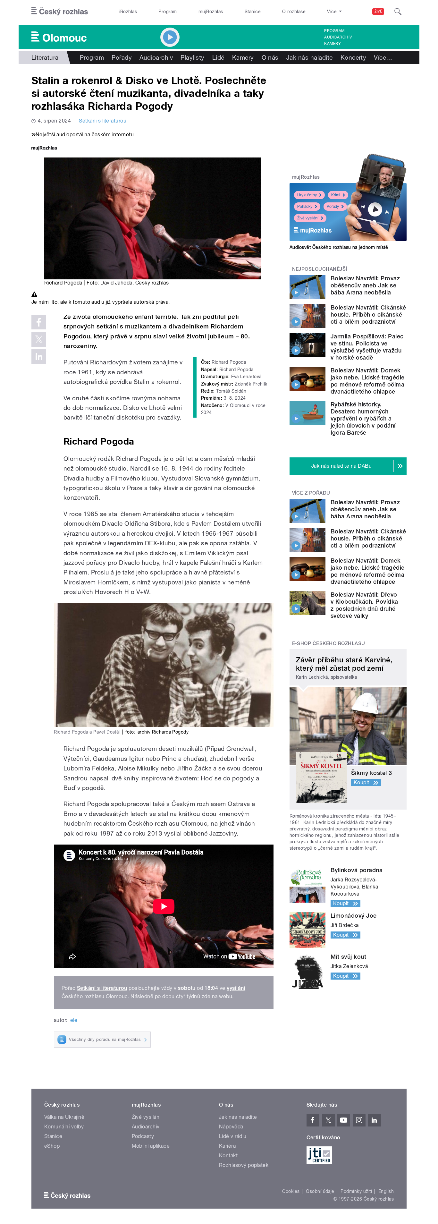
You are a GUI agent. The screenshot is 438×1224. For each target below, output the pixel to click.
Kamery (332, 43)
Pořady (122, 57)
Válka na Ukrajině (64, 1117)
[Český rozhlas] (59, 11)
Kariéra (227, 1146)
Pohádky (304, 206)
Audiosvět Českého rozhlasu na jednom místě (339, 247)
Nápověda (231, 1127)
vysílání (236, 988)
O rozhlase (294, 11)
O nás (270, 57)
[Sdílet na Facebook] (38, 322)
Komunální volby (64, 1127)
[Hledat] (398, 11)
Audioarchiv (338, 37)
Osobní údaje (320, 1191)
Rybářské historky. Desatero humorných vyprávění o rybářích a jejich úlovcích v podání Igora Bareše (363, 418)
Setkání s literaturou (102, 121)
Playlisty (192, 57)
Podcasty (143, 1136)
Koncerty (353, 57)
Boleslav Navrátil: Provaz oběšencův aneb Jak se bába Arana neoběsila (365, 285)
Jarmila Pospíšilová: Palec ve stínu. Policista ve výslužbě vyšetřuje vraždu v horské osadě (367, 347)
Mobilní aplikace (151, 1146)
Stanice (253, 11)
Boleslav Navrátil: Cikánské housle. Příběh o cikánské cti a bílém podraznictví (368, 314)
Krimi (335, 195)
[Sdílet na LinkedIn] (38, 356)
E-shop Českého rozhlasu (328, 643)
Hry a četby (307, 195)
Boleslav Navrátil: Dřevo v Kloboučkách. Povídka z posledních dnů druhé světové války (364, 605)
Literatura (45, 57)
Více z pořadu (311, 493)
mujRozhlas (210, 11)
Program (167, 11)
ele (73, 1020)
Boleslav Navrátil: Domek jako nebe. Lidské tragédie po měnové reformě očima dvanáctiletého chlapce (367, 381)
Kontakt (228, 1155)
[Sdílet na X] (38, 339)
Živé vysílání (307, 218)
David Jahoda (116, 283)
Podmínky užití (356, 1191)
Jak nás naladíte (309, 57)
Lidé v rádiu (233, 1136)
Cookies (290, 1191)
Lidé (218, 57)
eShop (52, 1146)
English (386, 1191)
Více (383, 57)
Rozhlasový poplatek (243, 1165)
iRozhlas (128, 11)
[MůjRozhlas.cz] (44, 149)
